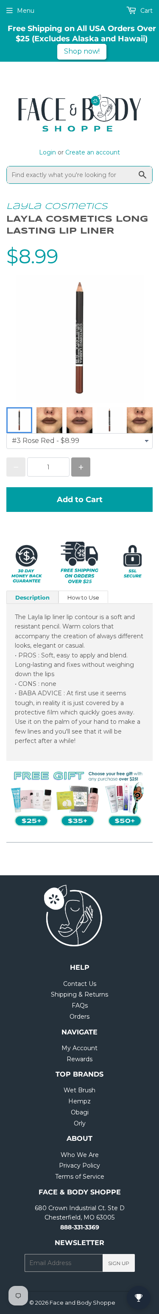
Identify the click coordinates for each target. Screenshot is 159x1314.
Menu (25, 10)
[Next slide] (141, 420)
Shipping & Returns (79, 994)
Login (47, 152)
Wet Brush (79, 1090)
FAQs (80, 1005)
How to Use (83, 597)
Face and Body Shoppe (82, 1302)
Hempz (79, 1101)
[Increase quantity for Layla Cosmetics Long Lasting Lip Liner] (80, 467)
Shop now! (82, 51)
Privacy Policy (79, 1165)
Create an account (92, 152)
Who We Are (80, 1155)
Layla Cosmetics (57, 207)
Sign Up (118, 1263)
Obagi (80, 1112)
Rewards (79, 1059)
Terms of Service (79, 1176)
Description (32, 597)
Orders (79, 1016)
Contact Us (79, 984)
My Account (79, 1048)
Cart (146, 10)
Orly (80, 1123)
